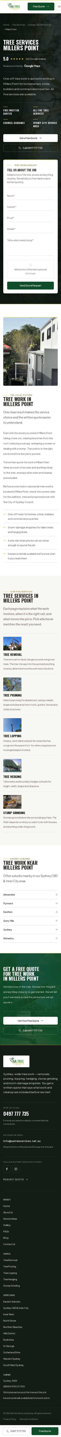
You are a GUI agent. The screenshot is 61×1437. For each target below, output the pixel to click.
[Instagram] (16, 1169)
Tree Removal (10, 1260)
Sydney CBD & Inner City (39, 25)
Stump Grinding (11, 1285)
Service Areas (10, 1218)
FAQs (6, 1231)
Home (6, 25)
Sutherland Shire (11, 1352)
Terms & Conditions (28, 1419)
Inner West (8, 1314)
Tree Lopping (10, 1272)
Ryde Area (8, 1339)
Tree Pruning (9, 1266)
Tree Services (18, 25)
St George (8, 1346)
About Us (8, 1212)
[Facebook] (6, 1169)
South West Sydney (13, 1365)
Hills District (9, 1333)
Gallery (7, 1225)
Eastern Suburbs (11, 1301)
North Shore (9, 1320)
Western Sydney (11, 1358)
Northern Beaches (12, 1326)
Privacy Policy (9, 1419)
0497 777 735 (16, 1113)
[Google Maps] (32, 66)
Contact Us (9, 1244)
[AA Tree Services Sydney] (13, 6)
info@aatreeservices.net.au (22, 1141)
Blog (5, 1237)
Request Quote (13, 1179)
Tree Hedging (10, 1279)
